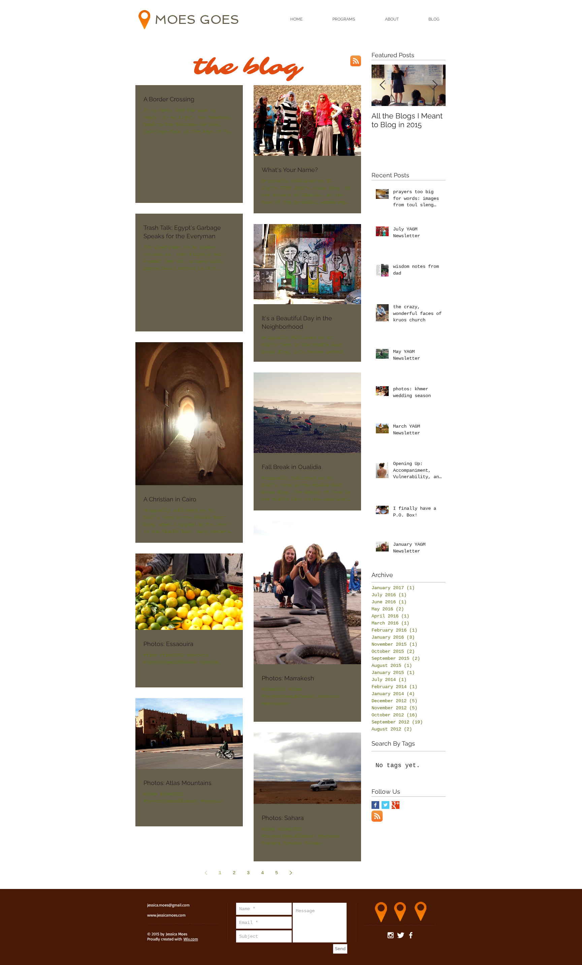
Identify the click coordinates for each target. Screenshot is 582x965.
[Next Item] (435, 85)
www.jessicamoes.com (166, 915)
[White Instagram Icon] (390, 935)
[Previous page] (206, 873)
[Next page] (291, 873)
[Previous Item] (382, 85)
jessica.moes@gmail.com (168, 904)
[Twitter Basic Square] (385, 805)
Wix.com (191, 938)
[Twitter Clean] (400, 935)
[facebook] (411, 935)
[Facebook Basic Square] (375, 805)
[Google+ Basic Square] (395, 805)
